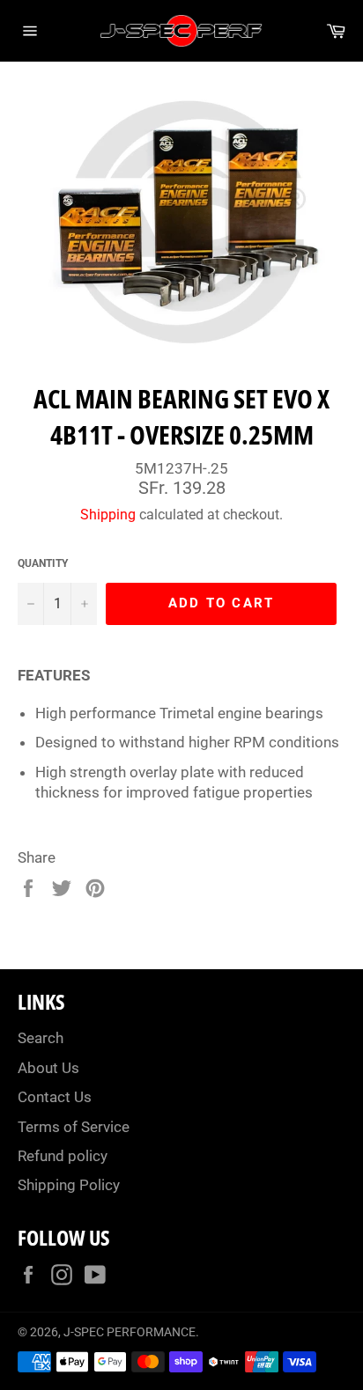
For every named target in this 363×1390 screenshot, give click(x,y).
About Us (48, 1068)
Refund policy (62, 1156)
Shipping (108, 514)
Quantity (43, 563)
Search (40, 1038)
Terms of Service (74, 1127)
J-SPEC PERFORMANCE (129, 1332)
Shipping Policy (69, 1185)
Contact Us (55, 1097)
